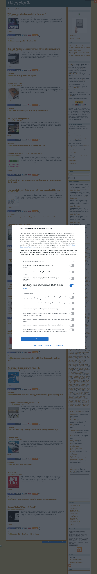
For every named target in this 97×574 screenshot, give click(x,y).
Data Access (48, 345)
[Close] (81, 228)
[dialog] (48, 287)
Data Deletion (38, 345)
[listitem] (48, 261)
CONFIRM (34, 339)
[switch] (72, 265)
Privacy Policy (59, 345)
